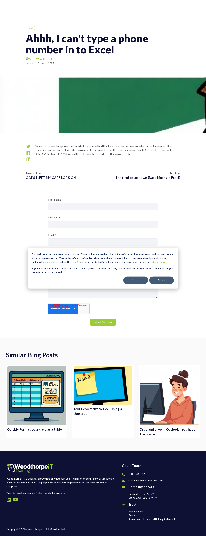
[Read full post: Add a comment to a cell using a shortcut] (103, 385)
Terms (132, 515)
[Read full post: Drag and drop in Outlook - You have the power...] (169, 395)
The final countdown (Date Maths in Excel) (147, 177)
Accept (135, 280)
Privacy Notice (158, 262)
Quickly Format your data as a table (34, 429)
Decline (161, 280)
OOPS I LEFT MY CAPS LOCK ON (51, 177)
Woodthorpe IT (45, 58)
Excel (30, 27)
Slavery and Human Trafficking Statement (151, 519)
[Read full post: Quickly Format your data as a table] (36, 395)
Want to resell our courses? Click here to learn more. (35, 492)
